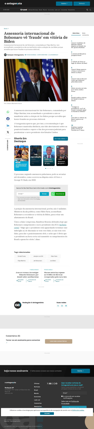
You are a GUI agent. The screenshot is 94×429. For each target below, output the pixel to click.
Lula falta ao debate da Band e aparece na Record (79, 119)
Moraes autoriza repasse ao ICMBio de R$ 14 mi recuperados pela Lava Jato (54, 268)
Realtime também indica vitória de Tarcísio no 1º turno (78, 129)
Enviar (44, 194)
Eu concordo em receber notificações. (71, 397)
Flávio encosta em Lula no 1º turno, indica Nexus (79, 89)
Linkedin (8, 125)
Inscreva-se (60, 194)
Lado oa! (57, 10)
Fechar (47, 413)
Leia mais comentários (58, 341)
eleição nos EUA (38, 256)
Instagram (62, 305)
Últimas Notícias (33, 10)
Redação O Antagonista (15, 55)
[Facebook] (56, 383)
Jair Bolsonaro (38, 260)
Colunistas (64, 10)
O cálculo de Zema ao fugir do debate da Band (78, 63)
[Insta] (54, 383)
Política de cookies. (78, 410)
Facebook (8, 119)
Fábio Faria (54, 256)
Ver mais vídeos (60, 139)
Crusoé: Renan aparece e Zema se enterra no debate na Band (78, 71)
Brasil (40, 10)
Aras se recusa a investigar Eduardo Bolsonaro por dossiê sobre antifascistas (25, 269)
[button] (46, 168)
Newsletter (71, 10)
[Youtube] (50, 383)
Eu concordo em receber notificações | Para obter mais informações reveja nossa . (29, 199)
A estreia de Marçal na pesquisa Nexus (78, 55)
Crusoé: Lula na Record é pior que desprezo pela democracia (78, 80)
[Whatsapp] (52, 383)
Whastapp (8, 112)
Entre (81, 3)
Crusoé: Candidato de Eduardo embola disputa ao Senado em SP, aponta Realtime (79, 45)
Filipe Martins (22, 260)
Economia (51, 10)
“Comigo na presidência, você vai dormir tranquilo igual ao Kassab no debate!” (79, 109)
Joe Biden (53, 260)
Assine (63, 3)
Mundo (45, 10)
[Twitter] (48, 383)
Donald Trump (22, 256)
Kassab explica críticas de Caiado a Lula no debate (79, 99)
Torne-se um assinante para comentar (23, 340)
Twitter (8, 132)
